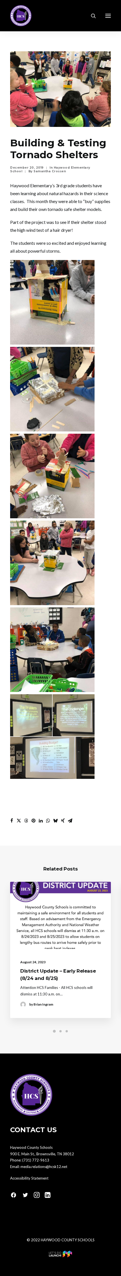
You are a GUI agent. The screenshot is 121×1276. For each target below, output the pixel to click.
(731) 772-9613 (35, 1160)
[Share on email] (70, 820)
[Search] (91, 15)
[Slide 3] (67, 1031)
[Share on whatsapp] (48, 820)
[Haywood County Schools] (21, 15)
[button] (108, 15)
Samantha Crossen (49, 171)
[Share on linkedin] (40, 820)
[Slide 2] (60, 1031)
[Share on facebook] (11, 820)
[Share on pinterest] (33, 820)
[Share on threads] (26, 820)
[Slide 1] (54, 1031)
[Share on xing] (62, 820)
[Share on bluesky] (55, 820)
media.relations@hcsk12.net (44, 1166)
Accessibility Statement (29, 1178)
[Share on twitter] (18, 820)
